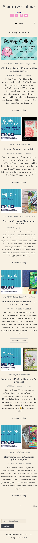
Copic (10, 144)
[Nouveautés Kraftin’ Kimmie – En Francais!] (19, 371)
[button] (19, 23)
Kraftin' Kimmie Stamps (21, 64)
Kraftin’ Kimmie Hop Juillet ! (19, 149)
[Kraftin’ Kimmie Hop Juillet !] (19, 140)
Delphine (20, 75)
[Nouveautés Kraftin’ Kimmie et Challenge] (19, 212)
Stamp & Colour (19, 6)
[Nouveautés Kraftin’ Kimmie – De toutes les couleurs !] (19, 293)
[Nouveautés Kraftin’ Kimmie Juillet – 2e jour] (19, 448)
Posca (33, 64)
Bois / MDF (7, 64)
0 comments (28, 75)
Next (35, 506)
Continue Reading (19, 110)
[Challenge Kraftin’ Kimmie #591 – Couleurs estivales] (19, 60)
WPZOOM (23, 538)
